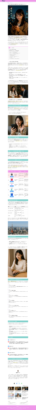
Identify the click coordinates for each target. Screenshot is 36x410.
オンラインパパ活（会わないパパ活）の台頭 (14, 51)
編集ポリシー (21, 407)
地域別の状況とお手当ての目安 (13, 54)
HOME (18, 406)
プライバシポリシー (24, 407)
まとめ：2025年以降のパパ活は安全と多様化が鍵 (14, 58)
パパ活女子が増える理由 (12, 55)
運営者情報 (8, 407)
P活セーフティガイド (17, 407)
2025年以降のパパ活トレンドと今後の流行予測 (14, 50)
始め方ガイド (26, 385)
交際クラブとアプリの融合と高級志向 (13, 52)
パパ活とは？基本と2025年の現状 (12, 49)
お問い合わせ (28, 407)
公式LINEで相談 (15, 167)
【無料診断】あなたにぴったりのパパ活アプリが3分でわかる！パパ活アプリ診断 (18, 408)
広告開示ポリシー (11, 407)
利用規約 (14, 407)
